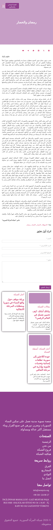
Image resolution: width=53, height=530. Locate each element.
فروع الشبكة (44, 449)
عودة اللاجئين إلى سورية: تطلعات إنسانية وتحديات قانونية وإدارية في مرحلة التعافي (41, 363)
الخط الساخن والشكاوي (12, 6)
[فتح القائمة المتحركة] (3, 6)
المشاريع (46, 470)
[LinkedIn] (38, 50)
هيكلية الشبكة (43, 453)
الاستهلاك (45, 225)
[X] (44, 50)
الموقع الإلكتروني (45, 253)
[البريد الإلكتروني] (23, 50)
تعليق (49, 260)
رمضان (28, 225)
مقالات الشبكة (44, 306)
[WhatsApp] (33, 50)
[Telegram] (28, 50)
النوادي (47, 474)
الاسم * (48, 238)
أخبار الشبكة (19, 294)
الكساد (34, 225)
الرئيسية (46, 441)
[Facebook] (49, 50)
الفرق (48, 466)
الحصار (39, 225)
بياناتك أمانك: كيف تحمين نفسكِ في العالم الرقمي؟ (41, 314)
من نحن (46, 445)
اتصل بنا (46, 478)
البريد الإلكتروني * (45, 245)
